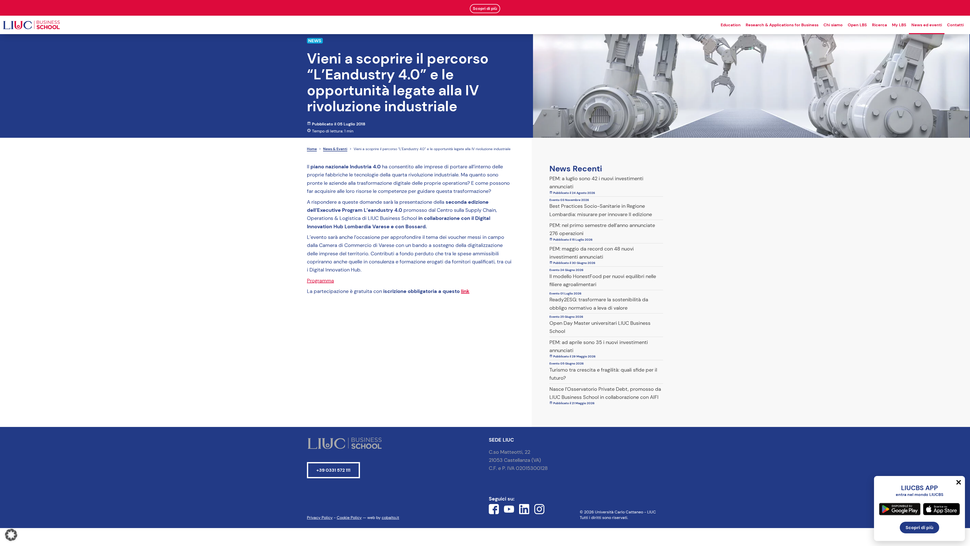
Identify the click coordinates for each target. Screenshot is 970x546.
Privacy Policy (320, 517)
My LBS (899, 25)
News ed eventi (926, 25)
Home (312, 149)
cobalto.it (390, 517)
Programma (320, 280)
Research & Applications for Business (782, 25)
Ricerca (879, 25)
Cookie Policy (349, 517)
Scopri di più (919, 528)
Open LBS (857, 25)
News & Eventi (335, 149)
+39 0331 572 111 (333, 470)
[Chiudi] (958, 482)
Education (731, 25)
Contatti (955, 25)
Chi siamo (833, 25)
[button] (11, 535)
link (465, 291)
